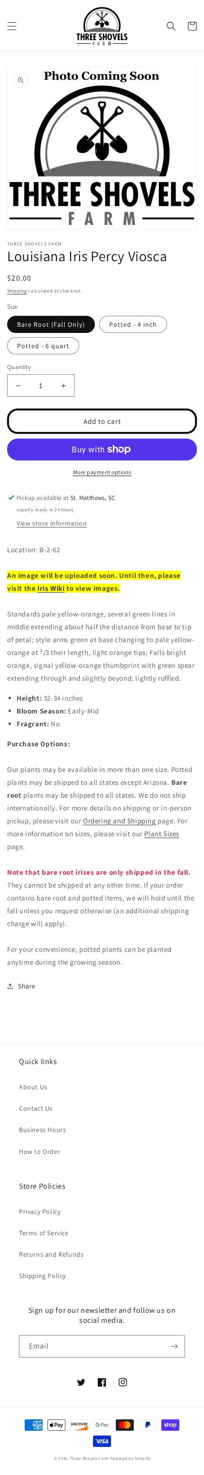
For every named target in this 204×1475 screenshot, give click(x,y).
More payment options (102, 472)
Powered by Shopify (130, 1458)
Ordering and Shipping (119, 820)
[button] (11, 26)
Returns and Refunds (51, 1254)
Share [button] (27, 986)
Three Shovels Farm (89, 1458)
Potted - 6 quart (43, 346)
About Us (33, 1087)
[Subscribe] (174, 1346)
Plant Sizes (161, 833)
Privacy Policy (39, 1211)
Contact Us (36, 1108)
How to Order (39, 1151)
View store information (52, 523)
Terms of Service (44, 1233)
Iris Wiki (51, 588)
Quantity (19, 367)
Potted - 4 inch (133, 324)
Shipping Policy (42, 1275)
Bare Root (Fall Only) (51, 324)
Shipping (17, 291)
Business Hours (42, 1129)
